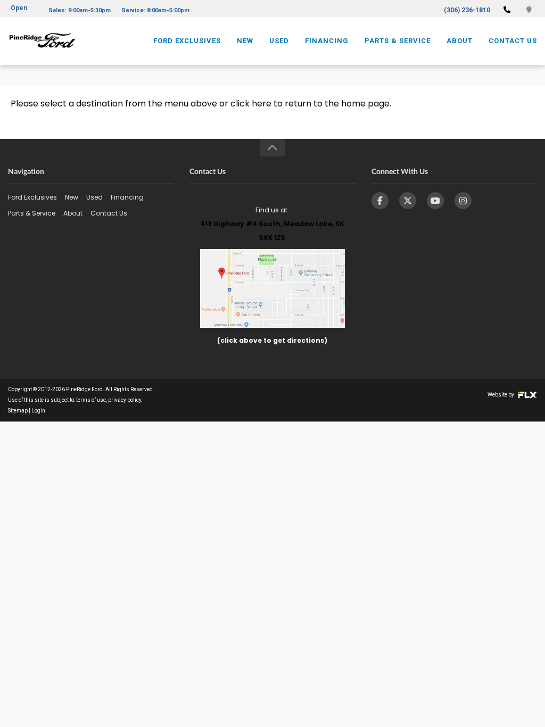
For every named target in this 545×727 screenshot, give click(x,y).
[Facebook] (380, 200)
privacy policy (124, 400)
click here (250, 103)
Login (38, 411)
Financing (327, 41)
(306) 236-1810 (467, 10)
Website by (501, 395)
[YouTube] (435, 200)
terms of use (91, 400)
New (245, 41)
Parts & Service (398, 41)
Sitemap (18, 411)
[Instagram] (463, 200)
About (460, 41)
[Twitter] (407, 200)
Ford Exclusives (187, 41)
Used (279, 41)
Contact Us (513, 41)
